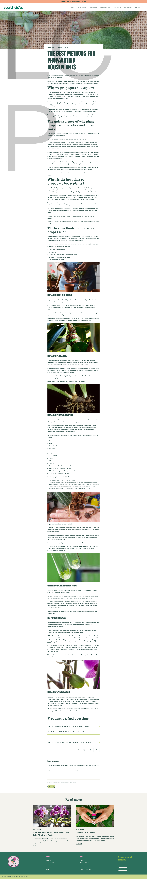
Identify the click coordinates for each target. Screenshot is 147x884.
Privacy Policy (80, 765)
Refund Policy (84, 862)
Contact (48, 867)
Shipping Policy (85, 867)
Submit (51, 786)
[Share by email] (96, 750)
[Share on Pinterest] (90, 750)
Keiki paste (69, 156)
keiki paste (61, 259)
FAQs (81, 860)
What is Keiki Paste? (85, 832)
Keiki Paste (82, 7)
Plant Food (93, 7)
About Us (49, 860)
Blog (47, 869)
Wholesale (128, 7)
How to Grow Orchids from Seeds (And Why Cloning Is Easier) (51, 833)
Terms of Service (91, 765)
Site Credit (24, 876)
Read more (36, 846)
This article (50, 167)
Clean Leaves (105, 7)
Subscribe (122, 869)
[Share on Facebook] (78, 750)
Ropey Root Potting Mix (84, 488)
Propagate (117, 7)
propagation (63, 48)
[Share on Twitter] (84, 750)
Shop (73, 7)
